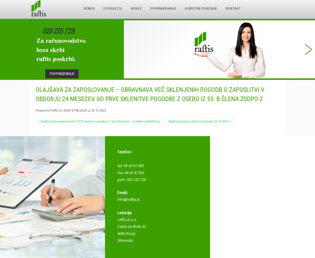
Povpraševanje (62, 74)
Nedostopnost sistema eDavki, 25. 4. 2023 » (199, 121)
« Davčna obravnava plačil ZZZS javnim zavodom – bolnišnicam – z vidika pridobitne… (100, 121)
